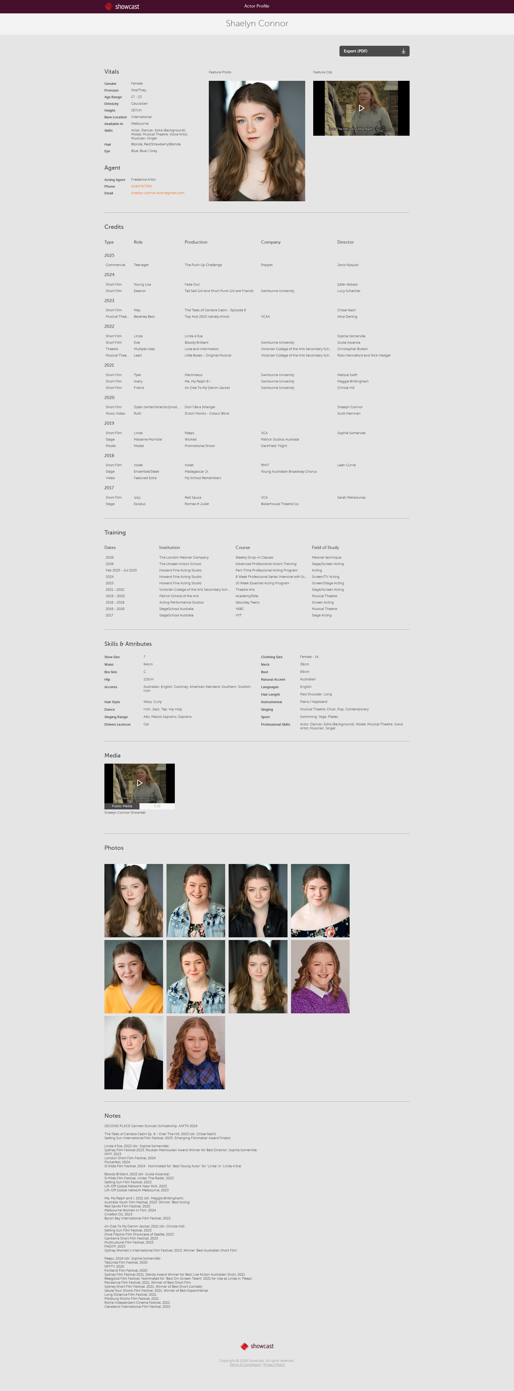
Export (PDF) (356, 51)
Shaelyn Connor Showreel (124, 812)
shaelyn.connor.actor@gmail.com (157, 193)
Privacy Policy (274, 1365)
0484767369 (141, 186)
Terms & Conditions (245, 1365)
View (133, 901)
